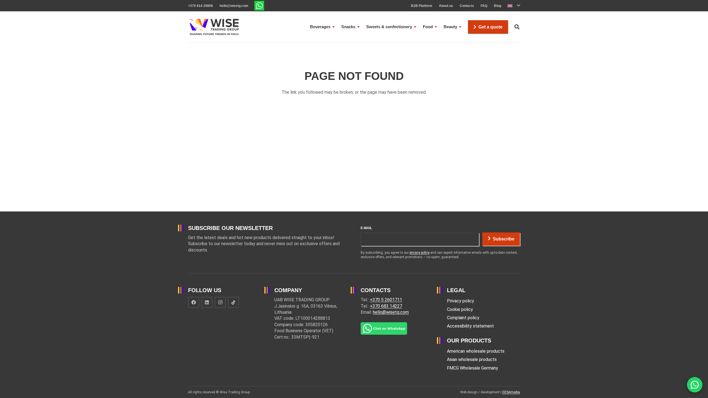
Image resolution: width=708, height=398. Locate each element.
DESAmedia (511, 392)
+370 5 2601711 (386, 299)
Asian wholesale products (472, 359)
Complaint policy (463, 317)
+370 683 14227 (386, 306)
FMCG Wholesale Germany (472, 368)
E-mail (366, 228)
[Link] (259, 6)
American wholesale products (475, 351)
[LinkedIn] (206, 302)
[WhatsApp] (694, 384)
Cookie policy (460, 309)
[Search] (516, 27)
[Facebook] (193, 302)
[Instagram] (220, 302)
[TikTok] (233, 302)
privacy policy (420, 253)
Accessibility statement (470, 326)
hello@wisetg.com (391, 312)
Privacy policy (460, 300)
